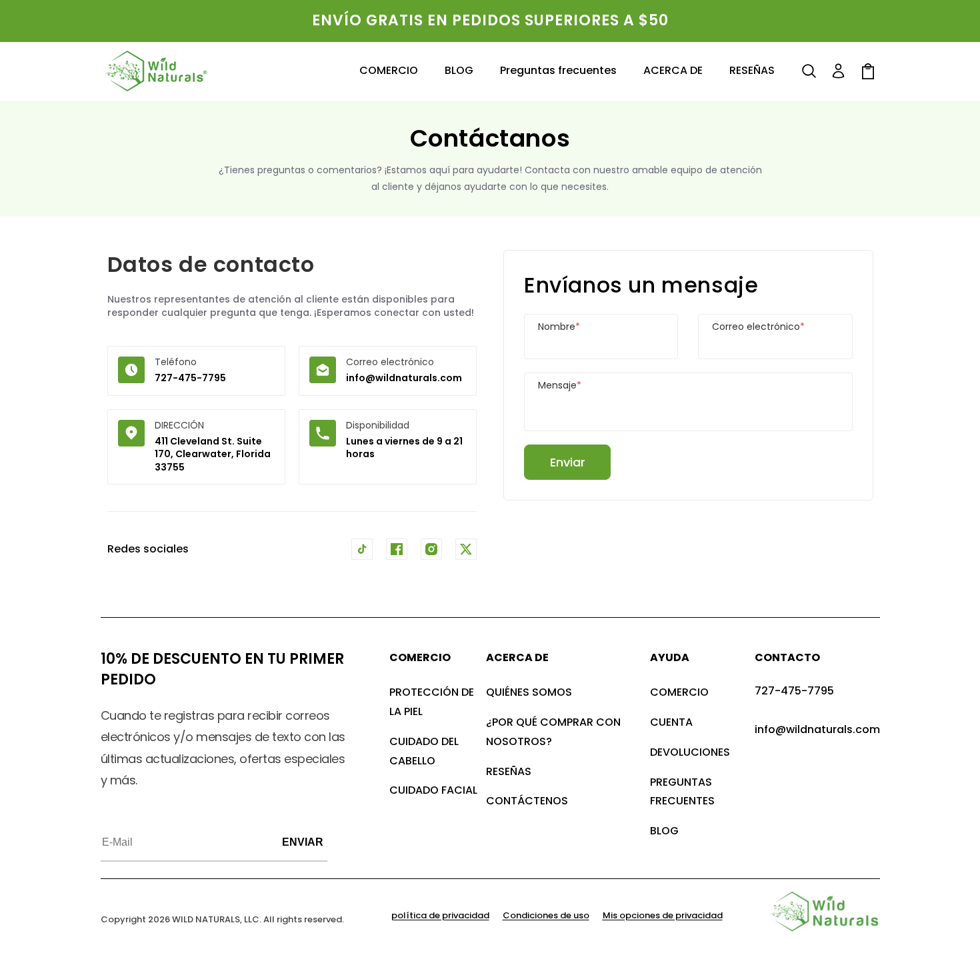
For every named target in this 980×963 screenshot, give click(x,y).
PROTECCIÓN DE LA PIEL (431, 701)
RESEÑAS (508, 771)
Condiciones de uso (546, 915)
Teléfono (176, 362)
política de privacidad (440, 915)
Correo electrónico (390, 362)
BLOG (664, 830)
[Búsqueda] (809, 71)
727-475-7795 (190, 378)
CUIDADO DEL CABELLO (424, 751)
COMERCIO (679, 692)
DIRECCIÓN (179, 425)
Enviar (567, 462)
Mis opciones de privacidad (663, 915)
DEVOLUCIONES (690, 752)
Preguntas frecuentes (682, 791)
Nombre (559, 327)
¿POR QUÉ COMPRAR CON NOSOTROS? (553, 731)
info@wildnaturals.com (404, 378)
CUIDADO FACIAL (433, 790)
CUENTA (671, 722)
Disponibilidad (377, 425)
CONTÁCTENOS (527, 800)
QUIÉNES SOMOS (529, 692)
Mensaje (559, 385)
